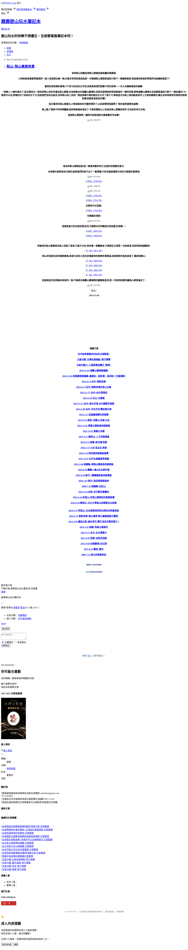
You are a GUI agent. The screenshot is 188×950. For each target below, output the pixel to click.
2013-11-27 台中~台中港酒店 (93, 392)
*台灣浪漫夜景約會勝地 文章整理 (17, 833)
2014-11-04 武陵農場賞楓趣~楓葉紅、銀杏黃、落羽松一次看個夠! (93, 376)
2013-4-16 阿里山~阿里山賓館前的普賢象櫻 (94, 497)
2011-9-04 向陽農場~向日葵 (94, 543)
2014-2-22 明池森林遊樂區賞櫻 (93, 453)
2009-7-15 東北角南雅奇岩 (93, 554)
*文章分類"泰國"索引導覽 (13, 869)
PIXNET (73, 912)
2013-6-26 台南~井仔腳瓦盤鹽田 (93, 492)
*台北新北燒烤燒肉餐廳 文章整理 (17, 843)
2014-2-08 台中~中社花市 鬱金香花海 (93, 409)
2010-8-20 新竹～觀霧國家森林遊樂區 (94, 475)
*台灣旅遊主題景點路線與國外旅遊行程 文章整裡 (25, 826)
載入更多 (5, 629)
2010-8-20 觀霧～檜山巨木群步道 (94, 470)
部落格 (10, 51)
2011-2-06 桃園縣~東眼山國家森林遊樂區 (93, 464)
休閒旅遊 (23, 42)
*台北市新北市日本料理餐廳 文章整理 (19, 849)
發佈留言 (5, 646)
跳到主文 (5, 29)
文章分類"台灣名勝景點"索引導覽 (93, 359)
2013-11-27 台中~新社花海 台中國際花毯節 (93, 403)
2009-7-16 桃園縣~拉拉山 (94, 486)
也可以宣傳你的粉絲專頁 (94, 572)
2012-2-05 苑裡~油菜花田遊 (94, 538)
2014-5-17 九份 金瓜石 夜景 (94, 448)
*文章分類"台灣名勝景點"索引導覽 (18, 859)
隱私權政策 (109, 912)
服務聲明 (120, 912)
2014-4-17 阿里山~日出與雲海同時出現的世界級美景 (94, 510)
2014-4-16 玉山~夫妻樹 (94, 398)
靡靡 (3, 592)
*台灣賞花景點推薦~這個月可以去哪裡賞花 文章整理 (26, 840)
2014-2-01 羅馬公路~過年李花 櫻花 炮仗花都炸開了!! (93, 521)
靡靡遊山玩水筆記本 (21, 21)
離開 (16, 945)
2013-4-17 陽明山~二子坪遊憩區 (94, 437)
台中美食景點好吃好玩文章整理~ (94, 354)
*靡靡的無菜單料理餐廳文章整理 (17, 856)
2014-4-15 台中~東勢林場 (94, 381)
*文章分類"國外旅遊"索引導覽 (16, 863)
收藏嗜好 (22, 615)
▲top (3, 623)
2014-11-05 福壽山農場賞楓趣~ (94, 370)
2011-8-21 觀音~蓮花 (93, 549)
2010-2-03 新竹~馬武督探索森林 (93, 481)
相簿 (9, 48)
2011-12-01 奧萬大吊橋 (94, 431)
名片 (9, 55)
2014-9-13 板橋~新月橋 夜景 (93, 442)
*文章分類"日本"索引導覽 (13, 866)
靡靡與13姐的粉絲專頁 (94, 565)
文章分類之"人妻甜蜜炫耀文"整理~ (94, 365)
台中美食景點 (24, 618)
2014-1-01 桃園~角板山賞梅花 (94, 527)
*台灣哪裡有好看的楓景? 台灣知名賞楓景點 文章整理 (27, 830)
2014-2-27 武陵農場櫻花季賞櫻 (93, 414)
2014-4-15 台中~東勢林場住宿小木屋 (93, 387)
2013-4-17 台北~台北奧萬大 (94, 532)
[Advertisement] (83, 142)
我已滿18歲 (6, 945)
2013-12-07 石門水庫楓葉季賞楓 (93, 459)
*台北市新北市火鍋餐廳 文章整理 (17, 846)
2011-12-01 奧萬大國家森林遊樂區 (93, 425)
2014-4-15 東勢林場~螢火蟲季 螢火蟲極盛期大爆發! (93, 516)
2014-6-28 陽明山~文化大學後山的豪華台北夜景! (93, 503)
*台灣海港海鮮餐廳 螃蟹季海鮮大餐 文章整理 (23, 853)
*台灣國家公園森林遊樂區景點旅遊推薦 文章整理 (25, 836)
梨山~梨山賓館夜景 (21, 66)
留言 (22, 607)
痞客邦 (16, 607)
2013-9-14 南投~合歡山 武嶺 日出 (94, 420)
